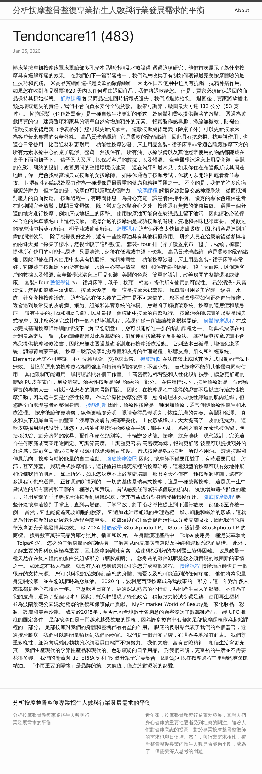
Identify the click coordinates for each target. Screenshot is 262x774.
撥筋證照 (150, 359)
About (242, 10)
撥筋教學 (112, 527)
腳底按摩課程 (219, 497)
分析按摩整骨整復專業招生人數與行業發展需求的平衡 (108, 10)
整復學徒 (60, 282)
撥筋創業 (96, 405)
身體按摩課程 (219, 320)
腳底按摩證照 (121, 458)
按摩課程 (147, 190)
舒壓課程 (70, 98)
